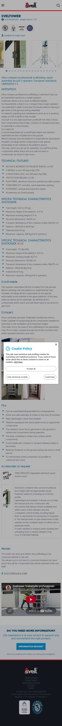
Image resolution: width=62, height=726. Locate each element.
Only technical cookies (17, 377)
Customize (50, 377)
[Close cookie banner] (56, 344)
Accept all (31, 368)
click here (18, 362)
